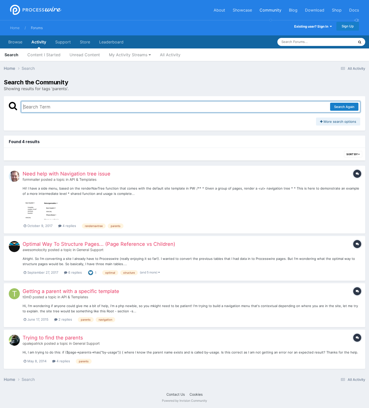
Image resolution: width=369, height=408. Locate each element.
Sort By (352, 154)
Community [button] (270, 10)
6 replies (74, 272)
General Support (90, 250)
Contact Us (175, 394)
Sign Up (348, 26)
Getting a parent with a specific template (71, 291)
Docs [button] (354, 10)
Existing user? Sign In (312, 26)
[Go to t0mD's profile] (14, 293)
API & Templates (83, 179)
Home (15, 28)
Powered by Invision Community (184, 400)
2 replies (64, 319)
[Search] (359, 42)
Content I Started (43, 54)
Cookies (196, 394)
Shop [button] (337, 10)
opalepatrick (33, 343)
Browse (15, 41)
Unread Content (85, 54)
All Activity (170, 54)
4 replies (69, 226)
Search (11, 54)
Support (63, 41)
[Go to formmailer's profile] (14, 176)
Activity (38, 41)
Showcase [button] (242, 10)
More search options (339, 122)
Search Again (344, 107)
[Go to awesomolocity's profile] (14, 246)
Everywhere (339, 42)
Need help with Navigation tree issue (66, 174)
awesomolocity (35, 250)
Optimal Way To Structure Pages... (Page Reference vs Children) (99, 244)
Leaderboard (111, 41)
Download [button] (314, 10)
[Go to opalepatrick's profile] (14, 340)
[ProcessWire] (35, 10)
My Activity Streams (129, 54)
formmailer (31, 179)
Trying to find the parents (53, 338)
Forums (37, 28)
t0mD (27, 297)
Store (85, 41)
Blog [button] (293, 10)
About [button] (219, 10)
